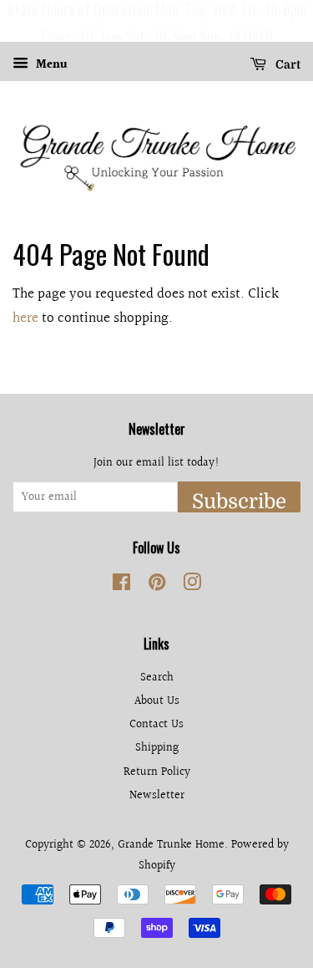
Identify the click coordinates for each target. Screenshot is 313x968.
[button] (15, 20)
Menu (50, 65)
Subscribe (239, 501)
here (25, 318)
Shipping (157, 747)
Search (157, 677)
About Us (156, 701)
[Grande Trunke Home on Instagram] (192, 585)
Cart (286, 64)
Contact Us (156, 724)
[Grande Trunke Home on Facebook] (121, 585)
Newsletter (156, 795)
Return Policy (157, 772)
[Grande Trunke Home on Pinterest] (157, 585)
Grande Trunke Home (171, 844)
